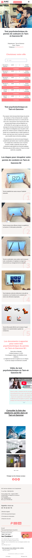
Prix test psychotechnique (7, 531)
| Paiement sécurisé (6, 518)
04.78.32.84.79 (17, 2)
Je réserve (16, 68)
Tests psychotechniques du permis (9, 530)
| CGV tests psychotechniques (8, 514)
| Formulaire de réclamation (7, 516)
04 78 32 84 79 (19, 47)
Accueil (3, 528)
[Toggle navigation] (29, 2)
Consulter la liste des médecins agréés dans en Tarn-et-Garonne (16, 412)
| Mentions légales (5, 511)
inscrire (21, 121)
